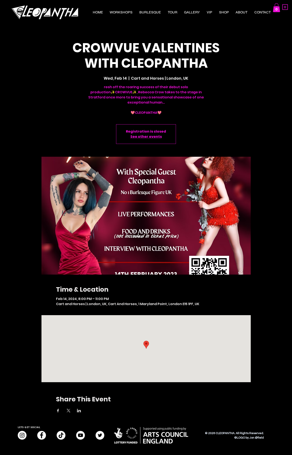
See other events (146, 136)
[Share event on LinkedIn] (79, 410)
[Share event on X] (68, 410)
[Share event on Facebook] (58, 410)
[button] (285, 7)
